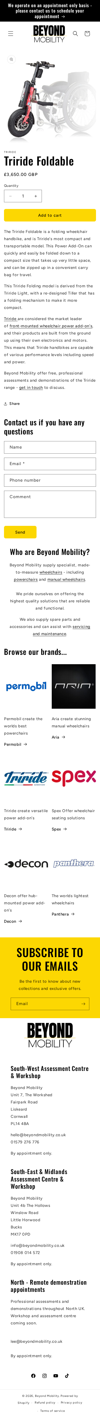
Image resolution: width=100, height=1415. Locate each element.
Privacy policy (71, 1402)
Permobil (12, 744)
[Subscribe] (83, 1004)
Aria (55, 737)
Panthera (60, 914)
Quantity (11, 186)
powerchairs (26, 579)
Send (20, 532)
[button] (11, 33)
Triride (10, 318)
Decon (10, 921)
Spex (56, 829)
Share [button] (14, 403)
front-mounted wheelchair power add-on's (51, 326)
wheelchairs (50, 572)
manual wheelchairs (66, 579)
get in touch (31, 387)
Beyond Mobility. (47, 1396)
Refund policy (45, 1402)
